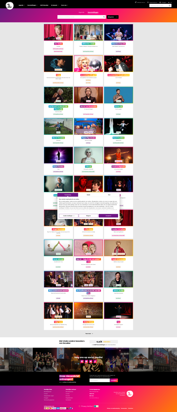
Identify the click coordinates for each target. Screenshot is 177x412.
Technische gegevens (49, 400)
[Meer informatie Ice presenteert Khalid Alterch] (118, 70)
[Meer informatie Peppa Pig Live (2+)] (88, 132)
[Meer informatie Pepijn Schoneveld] (118, 255)
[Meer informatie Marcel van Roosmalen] (88, 102)
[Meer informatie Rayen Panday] (58, 161)
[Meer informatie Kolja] (58, 70)
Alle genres (111, 17)
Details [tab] (88, 194)
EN (171, 2)
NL (168, 2)
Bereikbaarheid (47, 391)
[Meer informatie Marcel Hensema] (58, 132)
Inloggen (46, 397)
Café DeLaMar (44, 5)
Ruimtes (68, 395)
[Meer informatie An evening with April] (88, 70)
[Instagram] (86, 361)
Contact (46, 393)
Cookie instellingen (67, 215)
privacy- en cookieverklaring (69, 382)
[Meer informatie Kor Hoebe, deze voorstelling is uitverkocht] (58, 39)
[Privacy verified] (85, 406)
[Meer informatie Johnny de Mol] (118, 286)
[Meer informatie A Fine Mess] (88, 224)
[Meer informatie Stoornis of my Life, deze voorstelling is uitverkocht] (118, 39)
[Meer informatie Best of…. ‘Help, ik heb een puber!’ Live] (88, 255)
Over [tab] (109, 194)
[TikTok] (95, 361)
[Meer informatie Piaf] (118, 192)
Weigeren (88, 215)
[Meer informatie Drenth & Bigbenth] (118, 161)
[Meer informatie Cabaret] (88, 161)
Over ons (64, 5)
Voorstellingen (31, 5)
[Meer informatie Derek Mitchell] (58, 255)
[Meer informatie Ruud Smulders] (118, 132)
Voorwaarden (124, 408)
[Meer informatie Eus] (118, 316)
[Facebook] (82, 361)
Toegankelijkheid (153, 2)
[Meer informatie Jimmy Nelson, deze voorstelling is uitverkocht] (88, 316)
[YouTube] (90, 361)
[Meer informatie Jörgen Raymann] (58, 224)
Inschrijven (114, 380)
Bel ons (92, 395)
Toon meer (88, 333)
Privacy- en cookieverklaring (99, 211)
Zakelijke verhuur (141, 2)
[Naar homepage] (10, 6)
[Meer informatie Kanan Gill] (118, 102)
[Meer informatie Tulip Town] (58, 316)
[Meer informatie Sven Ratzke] (58, 192)
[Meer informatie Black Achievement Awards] (58, 286)
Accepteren (108, 215)
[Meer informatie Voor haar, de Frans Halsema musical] (88, 192)
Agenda (21, 5)
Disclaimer (130, 408)
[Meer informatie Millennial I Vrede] (88, 39)
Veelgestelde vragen (49, 395)
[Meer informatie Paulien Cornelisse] (118, 224)
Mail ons (92, 393)
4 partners (76, 211)
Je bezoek (54, 5)
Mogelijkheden (69, 397)
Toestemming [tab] (67, 194)
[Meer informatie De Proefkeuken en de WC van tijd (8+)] (88, 286)
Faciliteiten (68, 400)
